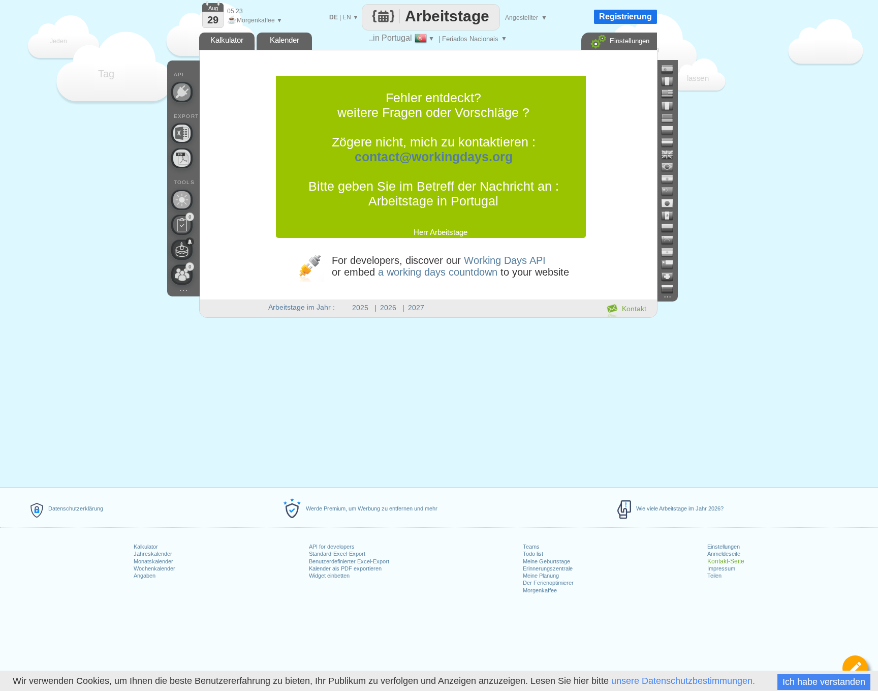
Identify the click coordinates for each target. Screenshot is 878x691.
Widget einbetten (329, 576)
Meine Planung (541, 576)
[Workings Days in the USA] (671, 93)
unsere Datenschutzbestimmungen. (683, 681)
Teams (531, 547)
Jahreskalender (153, 554)
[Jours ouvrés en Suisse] (671, 277)
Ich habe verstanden (823, 682)
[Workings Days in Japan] (671, 203)
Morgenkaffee (540, 590)
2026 (388, 308)
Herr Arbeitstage (440, 232)
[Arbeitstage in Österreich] (671, 142)
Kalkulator (146, 547)
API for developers (332, 547)
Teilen (714, 576)
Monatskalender (153, 561)
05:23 (235, 11)
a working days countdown (437, 272)
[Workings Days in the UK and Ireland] (671, 154)
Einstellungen (723, 547)
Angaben (144, 576)
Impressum (721, 568)
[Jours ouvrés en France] (671, 81)
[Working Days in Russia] (671, 289)
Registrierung (625, 16)
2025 (360, 308)
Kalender (284, 40)
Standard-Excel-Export (337, 554)
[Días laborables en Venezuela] (671, 240)
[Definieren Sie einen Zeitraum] (855, 668)
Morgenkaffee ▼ (255, 20)
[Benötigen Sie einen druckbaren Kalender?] (182, 158)
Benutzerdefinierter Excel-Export (349, 561)
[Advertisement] (427, 400)
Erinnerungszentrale (548, 568)
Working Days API (505, 260)
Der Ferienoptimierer (548, 583)
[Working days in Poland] (671, 130)
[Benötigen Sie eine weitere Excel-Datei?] (182, 133)
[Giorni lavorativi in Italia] (671, 106)
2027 (416, 308)
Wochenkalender (154, 568)
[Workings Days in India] (671, 179)
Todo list (533, 554)
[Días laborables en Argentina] (671, 252)
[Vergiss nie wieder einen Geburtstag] (182, 249)
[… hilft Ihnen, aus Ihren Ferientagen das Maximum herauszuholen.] (182, 200)
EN (346, 17)
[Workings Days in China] (671, 191)
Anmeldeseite (723, 554)
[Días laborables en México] (671, 215)
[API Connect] (182, 92)
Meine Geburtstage (546, 561)
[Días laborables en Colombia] (671, 228)
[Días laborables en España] (671, 69)
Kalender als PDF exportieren (345, 568)
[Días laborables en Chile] (671, 264)
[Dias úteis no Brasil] (671, 167)
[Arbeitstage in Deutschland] (671, 118)
